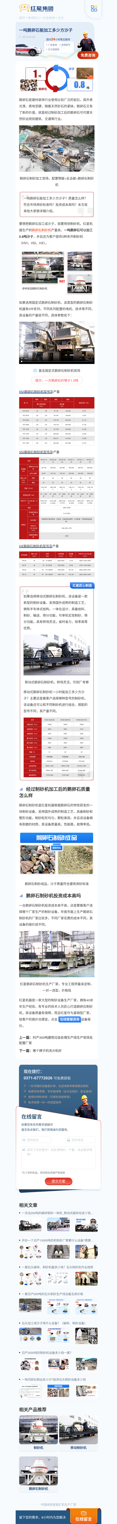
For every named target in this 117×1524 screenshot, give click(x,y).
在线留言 (83, 1519)
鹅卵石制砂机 (41, 230)
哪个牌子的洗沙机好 (47, 1050)
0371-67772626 (38, 1078)
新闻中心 (34, 18)
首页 (22, 18)
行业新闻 (49, 18)
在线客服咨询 (69, 1019)
